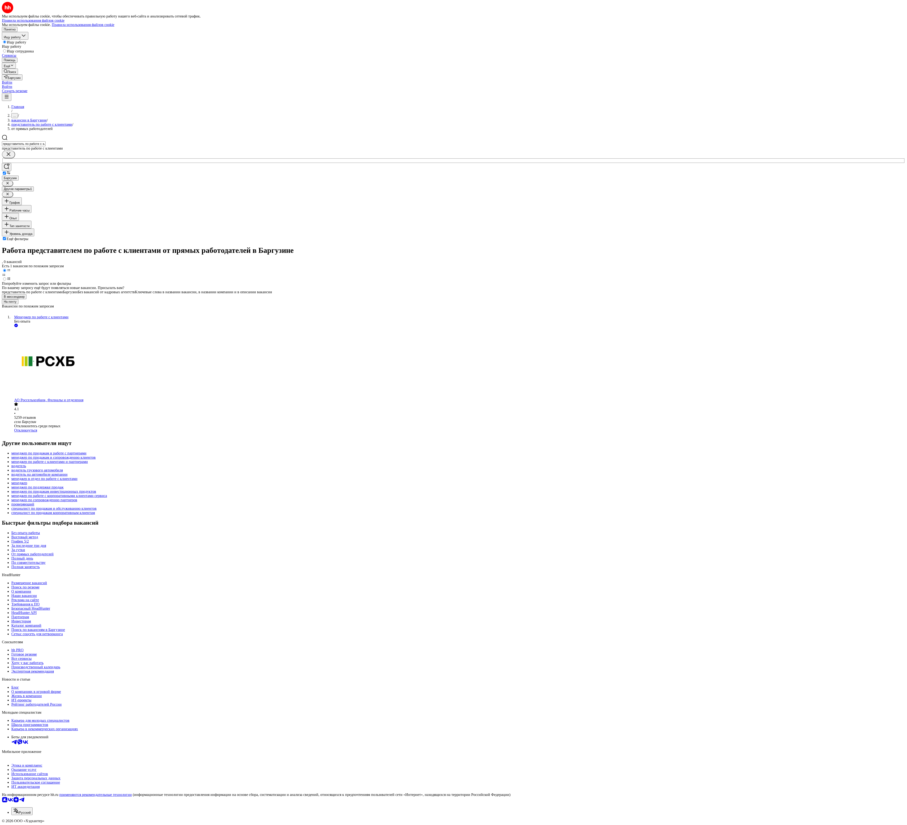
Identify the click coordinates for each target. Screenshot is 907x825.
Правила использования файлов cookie (83, 25)
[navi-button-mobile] (6, 97)
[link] (10, 71)
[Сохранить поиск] (6, 167)
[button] (7, 82)
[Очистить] (8, 154)
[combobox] (24, 143)
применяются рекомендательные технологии (95, 795)
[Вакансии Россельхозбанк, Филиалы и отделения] (458, 363)
